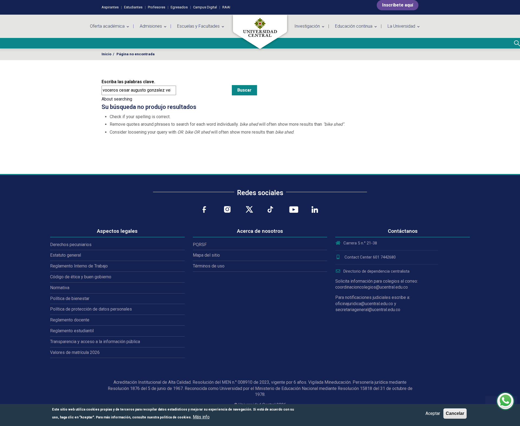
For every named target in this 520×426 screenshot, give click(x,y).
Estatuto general (65, 255)
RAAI (226, 7)
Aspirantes (110, 7)
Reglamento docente (69, 319)
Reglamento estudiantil (72, 330)
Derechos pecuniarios (71, 244)
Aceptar (432, 413)
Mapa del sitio (206, 255)
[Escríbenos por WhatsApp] (505, 401)
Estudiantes (133, 7)
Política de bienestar (69, 298)
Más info (201, 416)
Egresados (179, 7)
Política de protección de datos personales (91, 309)
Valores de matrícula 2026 (75, 352)
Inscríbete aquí (397, 5)
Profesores (156, 7)
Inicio (106, 54)
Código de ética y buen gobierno (80, 276)
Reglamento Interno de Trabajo (79, 266)
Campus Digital (205, 7)
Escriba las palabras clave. (128, 81)
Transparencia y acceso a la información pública (95, 341)
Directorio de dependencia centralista (376, 271)
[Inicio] (260, 32)
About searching (117, 99)
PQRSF (200, 244)
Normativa (59, 287)
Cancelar (455, 413)
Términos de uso (209, 266)
